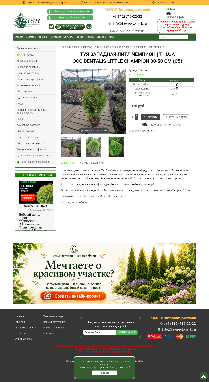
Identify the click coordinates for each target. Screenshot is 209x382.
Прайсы (90, 37)
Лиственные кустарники (30, 79)
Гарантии (42, 37)
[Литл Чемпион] (94, 147)
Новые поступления (54, 321)
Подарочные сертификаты (31, 149)
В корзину (150, 117)
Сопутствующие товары (30, 143)
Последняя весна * (27, 48)
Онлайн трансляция (53, 327)
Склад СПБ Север (141, 84)
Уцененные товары (53, 316)
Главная (19, 37)
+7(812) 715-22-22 (127, 16)
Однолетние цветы (27, 97)
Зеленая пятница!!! (35, 205)
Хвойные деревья (27, 60)
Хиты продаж (28, 54)
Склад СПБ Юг (142, 88)
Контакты (68, 37)
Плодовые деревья (27, 67)
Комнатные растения (28, 125)
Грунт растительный (28, 137)
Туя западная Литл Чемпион (146, 46)
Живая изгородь (26, 131)
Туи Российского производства (34, 155)
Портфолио (55, 37)
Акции (112, 37)
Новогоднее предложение (35, 161)
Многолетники (25, 91)
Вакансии (101, 37)
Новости (80, 37)
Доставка (31, 37)
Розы (20, 103)
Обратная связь (24, 338)
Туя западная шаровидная (114, 46)
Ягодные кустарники (28, 73)
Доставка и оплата (26, 327)
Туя (96, 46)
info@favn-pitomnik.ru (130, 23)
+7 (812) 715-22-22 (178, 324)
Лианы (20, 118)
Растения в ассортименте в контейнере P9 (32, 111)
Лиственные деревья (28, 85)
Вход (172, 9)
